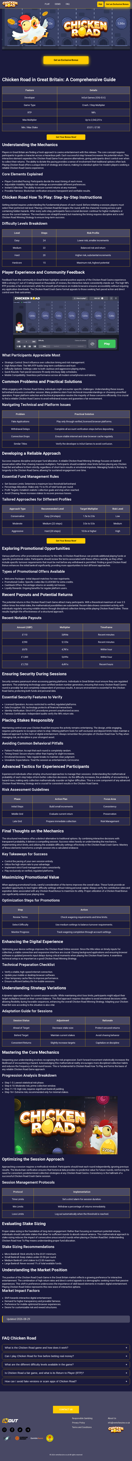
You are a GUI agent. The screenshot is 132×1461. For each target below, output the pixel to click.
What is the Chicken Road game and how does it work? (36, 1347)
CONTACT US (66, 1409)
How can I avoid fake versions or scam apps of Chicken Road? (41, 1381)
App (100, 4)
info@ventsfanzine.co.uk (119, 1422)
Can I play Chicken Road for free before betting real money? (39, 1356)
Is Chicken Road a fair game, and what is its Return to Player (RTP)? (44, 1373)
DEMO (58, 4)
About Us (112, 1418)
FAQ (67, 4)
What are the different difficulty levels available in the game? (39, 1364)
